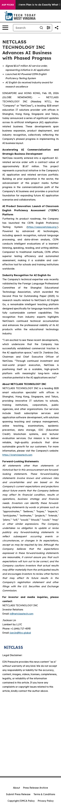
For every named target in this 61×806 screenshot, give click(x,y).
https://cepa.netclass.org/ (42, 226)
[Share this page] (56, 28)
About (16, 787)
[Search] (41, 27)
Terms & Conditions (44, 794)
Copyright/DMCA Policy (21, 800)
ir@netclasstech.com (21, 613)
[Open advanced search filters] (48, 27)
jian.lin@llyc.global (20, 632)
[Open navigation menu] (5, 28)
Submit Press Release (18, 794)
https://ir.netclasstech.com (17, 454)
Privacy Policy (46, 800)
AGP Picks (8, 4)
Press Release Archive (35, 787)
